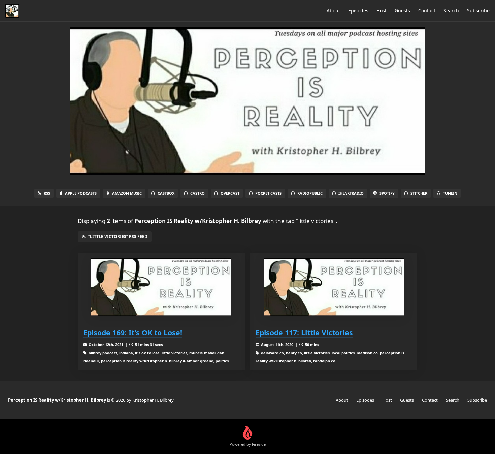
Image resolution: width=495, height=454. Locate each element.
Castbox (166, 193)
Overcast (230, 193)
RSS (47, 193)
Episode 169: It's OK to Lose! (132, 332)
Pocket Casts (268, 193)
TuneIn (450, 193)
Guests (402, 10)
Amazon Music (127, 193)
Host (381, 10)
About (333, 10)
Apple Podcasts (81, 193)
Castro (197, 193)
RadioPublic (310, 193)
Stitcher (418, 193)
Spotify (387, 193)
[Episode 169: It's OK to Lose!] (161, 287)
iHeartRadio (351, 193)
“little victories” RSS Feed (117, 236)
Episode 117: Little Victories (304, 332)
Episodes (358, 10)
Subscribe (478, 10)
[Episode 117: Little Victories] (333, 287)
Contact (426, 10)
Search (451, 10)
